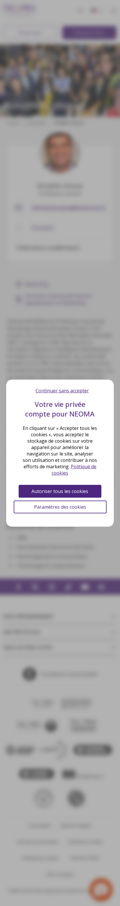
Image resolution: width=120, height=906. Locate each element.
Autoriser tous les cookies (59, 491)
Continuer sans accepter (62, 390)
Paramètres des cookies (60, 507)
